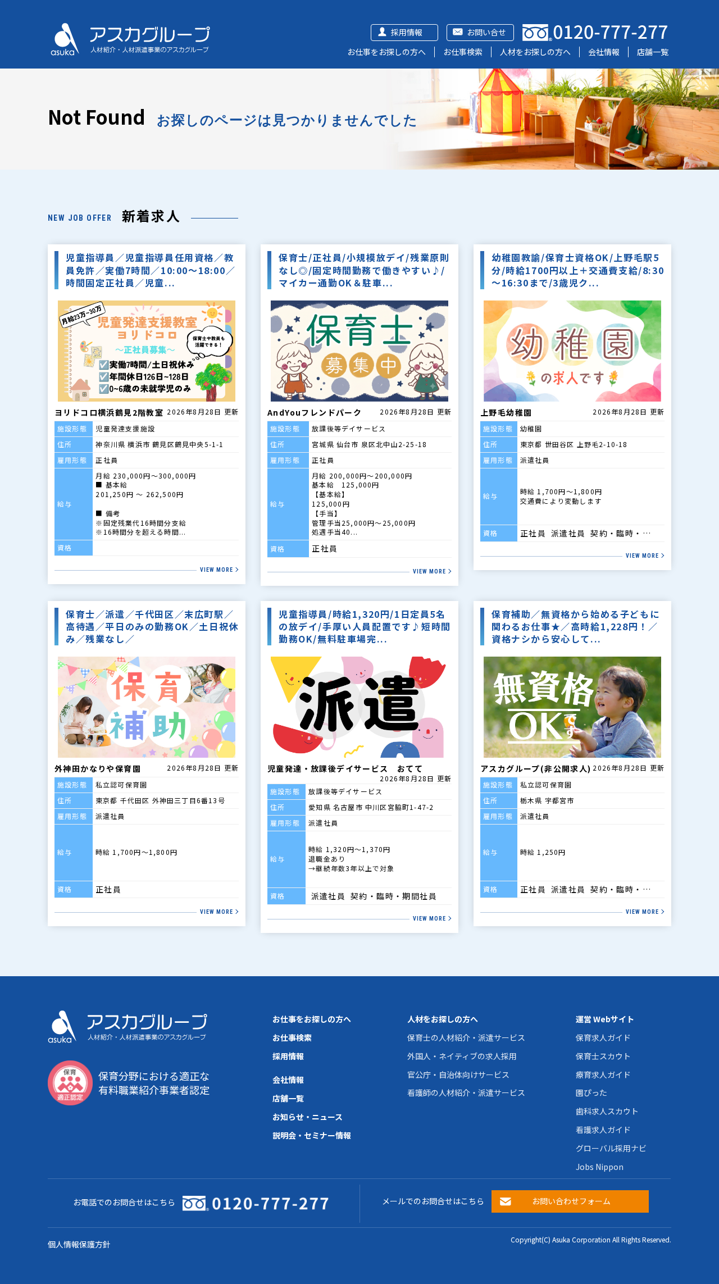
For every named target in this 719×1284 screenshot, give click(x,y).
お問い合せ (486, 32)
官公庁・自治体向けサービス (458, 1074)
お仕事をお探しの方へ (386, 51)
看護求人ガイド (603, 1129)
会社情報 (604, 51)
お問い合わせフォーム (571, 1200)
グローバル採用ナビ (611, 1148)
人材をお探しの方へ (535, 51)
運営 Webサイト (605, 1019)
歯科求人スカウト (607, 1111)
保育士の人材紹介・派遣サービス (466, 1037)
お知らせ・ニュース (307, 1116)
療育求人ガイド (603, 1074)
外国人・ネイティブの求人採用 (462, 1056)
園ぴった (591, 1092)
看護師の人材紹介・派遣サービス (466, 1092)
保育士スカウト (603, 1056)
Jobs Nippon (600, 1166)
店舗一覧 (652, 51)
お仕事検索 (463, 51)
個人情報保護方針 (79, 1244)
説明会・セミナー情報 (311, 1135)
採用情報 (406, 32)
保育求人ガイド (603, 1037)
